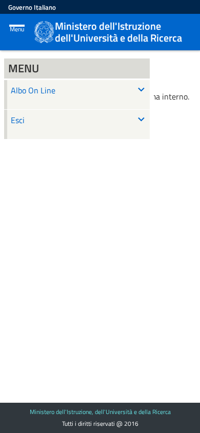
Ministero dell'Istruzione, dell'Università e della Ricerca (100, 412)
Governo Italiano (32, 7)
